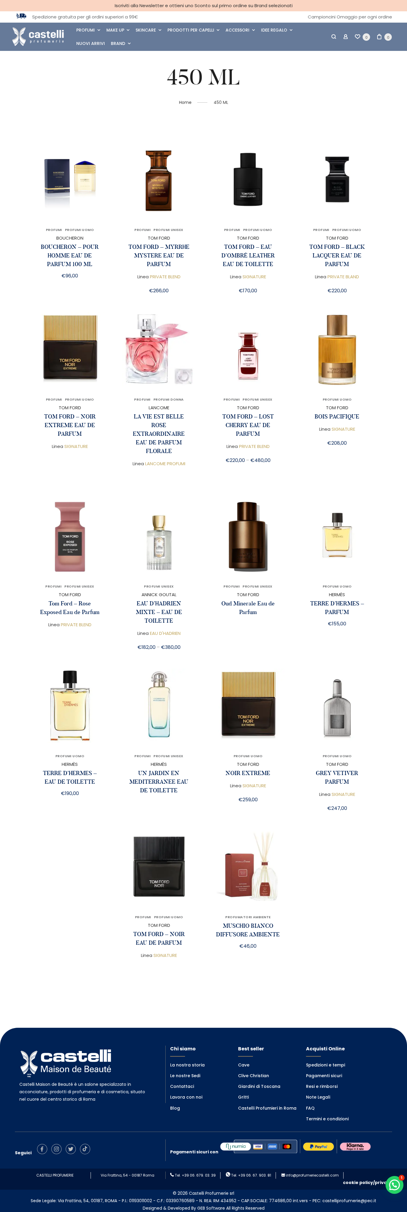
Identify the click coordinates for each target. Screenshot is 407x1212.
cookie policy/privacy (367, 1183)
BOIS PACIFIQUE (337, 416)
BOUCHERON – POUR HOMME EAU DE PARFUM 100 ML (70, 255)
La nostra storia (187, 1065)
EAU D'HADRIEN (165, 633)
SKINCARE (146, 30)
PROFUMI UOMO (79, 229)
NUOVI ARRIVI (90, 43)
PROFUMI (85, 30)
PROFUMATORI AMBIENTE (248, 917)
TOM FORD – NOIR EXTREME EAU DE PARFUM (70, 425)
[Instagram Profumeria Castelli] (58, 1153)
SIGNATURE (254, 277)
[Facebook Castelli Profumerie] (43, 1153)
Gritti (243, 1097)
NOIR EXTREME (248, 773)
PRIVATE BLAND (343, 277)
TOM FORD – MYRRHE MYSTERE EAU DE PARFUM (158, 255)
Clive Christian (253, 1076)
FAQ (310, 1108)
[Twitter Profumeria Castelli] (72, 1153)
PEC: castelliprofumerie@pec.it (344, 1201)
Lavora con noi (186, 1097)
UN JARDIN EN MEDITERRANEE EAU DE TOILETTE (158, 781)
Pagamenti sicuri (324, 1076)
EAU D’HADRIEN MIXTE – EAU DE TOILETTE (159, 612)
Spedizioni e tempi (325, 1065)
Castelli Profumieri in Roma (267, 1108)
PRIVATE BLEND (165, 277)
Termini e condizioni (327, 1119)
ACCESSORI (237, 30)
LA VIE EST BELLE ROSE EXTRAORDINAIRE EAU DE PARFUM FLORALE (159, 434)
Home (185, 102)
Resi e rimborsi (322, 1086)
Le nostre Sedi (185, 1076)
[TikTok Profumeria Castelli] (86, 1153)
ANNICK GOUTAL (159, 594)
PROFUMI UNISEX (168, 229)
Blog (175, 1108)
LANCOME (159, 407)
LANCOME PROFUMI (165, 463)
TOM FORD (159, 238)
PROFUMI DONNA (168, 399)
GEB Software (211, 1208)
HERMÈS (337, 594)
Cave (243, 1065)
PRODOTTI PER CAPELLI (190, 30)
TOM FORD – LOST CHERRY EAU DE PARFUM (248, 425)
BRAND (118, 43)
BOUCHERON (69, 238)
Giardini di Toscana (259, 1086)
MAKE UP (115, 30)
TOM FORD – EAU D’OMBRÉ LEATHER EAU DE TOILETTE (248, 255)
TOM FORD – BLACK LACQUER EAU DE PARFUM (337, 255)
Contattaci (182, 1086)
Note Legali (318, 1097)
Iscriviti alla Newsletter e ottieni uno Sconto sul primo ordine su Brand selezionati (204, 5)
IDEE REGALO (274, 30)
